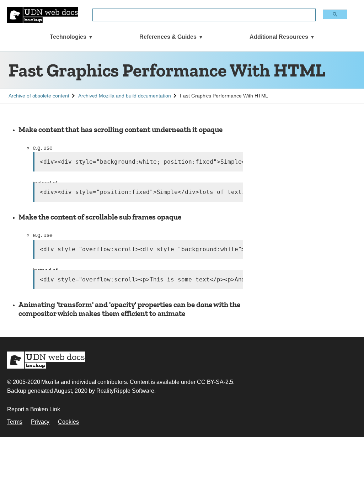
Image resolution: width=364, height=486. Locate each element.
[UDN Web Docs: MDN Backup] (42, 15)
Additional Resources (279, 37)
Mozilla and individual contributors (84, 382)
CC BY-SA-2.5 (215, 382)
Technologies (68, 37)
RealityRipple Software (125, 391)
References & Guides (168, 37)
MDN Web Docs (46, 360)
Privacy (40, 422)
